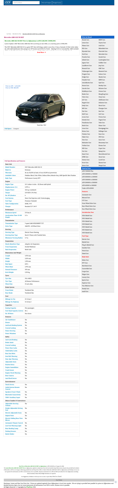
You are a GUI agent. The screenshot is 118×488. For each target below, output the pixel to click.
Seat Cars (101, 111)
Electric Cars (86, 239)
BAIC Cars (85, 114)
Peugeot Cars (86, 74)
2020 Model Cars (87, 233)
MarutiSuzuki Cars (104, 154)
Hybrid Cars (85, 242)
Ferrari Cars (85, 85)
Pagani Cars (102, 120)
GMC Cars (101, 68)
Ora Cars (84, 151)
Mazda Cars (102, 77)
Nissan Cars (85, 45)
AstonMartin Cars (87, 83)
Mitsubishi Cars (103, 48)
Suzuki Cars (102, 57)
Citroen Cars (102, 91)
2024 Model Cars (87, 221)
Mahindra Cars (86, 142)
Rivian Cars (85, 131)
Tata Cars (85, 140)
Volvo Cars (85, 97)
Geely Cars (85, 105)
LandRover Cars (87, 65)
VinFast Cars (86, 145)
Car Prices (59, 480)
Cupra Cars (102, 148)
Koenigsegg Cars (103, 128)
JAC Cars (84, 100)
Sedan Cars (85, 260)
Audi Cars (101, 45)
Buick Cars (85, 125)
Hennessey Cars (103, 142)
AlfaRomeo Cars (103, 100)
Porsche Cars (86, 57)
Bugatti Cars (85, 103)
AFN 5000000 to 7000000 (89, 174)
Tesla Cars (102, 122)
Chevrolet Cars (103, 51)
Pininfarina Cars (87, 122)
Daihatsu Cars (103, 103)
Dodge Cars (85, 77)
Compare (16, 128)
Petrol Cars (85, 251)
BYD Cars (101, 137)
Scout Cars (85, 162)
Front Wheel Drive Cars (89, 203)
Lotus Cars (85, 128)
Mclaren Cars (103, 88)
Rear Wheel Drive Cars (89, 206)
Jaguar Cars (85, 63)
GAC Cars (101, 114)
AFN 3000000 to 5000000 (89, 177)
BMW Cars (102, 40)
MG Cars (84, 108)
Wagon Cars (85, 274)
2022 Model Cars (87, 227)
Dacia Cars (102, 157)
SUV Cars (85, 263)
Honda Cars (85, 40)
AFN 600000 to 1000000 (89, 185)
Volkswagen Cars (87, 71)
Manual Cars (86, 197)
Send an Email (57, 476)
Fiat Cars (84, 111)
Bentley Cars (102, 85)
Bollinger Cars (103, 131)
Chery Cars (102, 97)
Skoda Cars (85, 94)
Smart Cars (85, 154)
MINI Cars (102, 80)
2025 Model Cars (87, 218)
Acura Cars (85, 117)
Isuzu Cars (102, 140)
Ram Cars (101, 134)
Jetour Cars (85, 165)
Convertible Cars (87, 268)
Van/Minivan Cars (87, 286)
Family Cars (85, 288)
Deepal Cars (102, 165)
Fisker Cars (85, 137)
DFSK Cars (85, 157)
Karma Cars (102, 145)
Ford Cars (85, 54)
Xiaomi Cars (102, 162)
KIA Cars (84, 48)
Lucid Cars (102, 160)
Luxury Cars (85, 277)
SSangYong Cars (103, 94)
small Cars (85, 291)
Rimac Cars (102, 125)
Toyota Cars (102, 43)
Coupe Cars (85, 271)
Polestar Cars (86, 134)
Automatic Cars (86, 195)
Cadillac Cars (102, 63)
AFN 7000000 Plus (87, 171)
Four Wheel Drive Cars (89, 209)
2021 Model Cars (87, 230)
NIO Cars (84, 148)
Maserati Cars (103, 71)
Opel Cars (101, 83)
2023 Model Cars (87, 224)
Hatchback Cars (87, 266)
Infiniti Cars (85, 60)
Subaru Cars (102, 74)
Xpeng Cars (102, 151)
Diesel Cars (85, 253)
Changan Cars (103, 108)
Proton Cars (102, 117)
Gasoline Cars (86, 248)
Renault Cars (86, 68)
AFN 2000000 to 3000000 (89, 180)
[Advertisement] (59, 19)
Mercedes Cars (103, 54)
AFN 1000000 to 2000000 (89, 182)
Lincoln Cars (86, 88)
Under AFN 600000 (88, 188)
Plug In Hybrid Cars (88, 245)
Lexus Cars (85, 43)
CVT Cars (84, 200)
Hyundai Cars (86, 51)
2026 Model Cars (87, 215)
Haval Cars (102, 105)
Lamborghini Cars (104, 60)
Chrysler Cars (86, 80)
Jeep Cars (101, 65)
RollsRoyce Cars (87, 91)
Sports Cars (85, 280)
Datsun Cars (85, 160)
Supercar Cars (86, 283)
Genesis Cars (85, 120)
